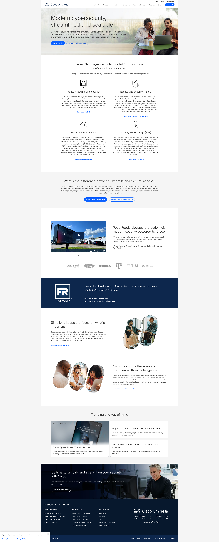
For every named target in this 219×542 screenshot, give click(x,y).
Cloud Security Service (52, 513)
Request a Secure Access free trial (122, 199)
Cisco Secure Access (135, 159)
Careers (102, 516)
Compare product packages (77, 43)
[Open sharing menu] (101, 250)
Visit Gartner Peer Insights (59, 345)
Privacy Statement (7, 539)
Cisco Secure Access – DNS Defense (136, 116)
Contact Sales (104, 525)
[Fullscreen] (104, 250)
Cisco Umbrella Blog (79, 525)
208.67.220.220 (162, 516)
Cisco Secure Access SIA (83, 159)
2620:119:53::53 (162, 518)
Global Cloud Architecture (81, 513)
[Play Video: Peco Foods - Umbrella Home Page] (78, 235)
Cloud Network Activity (80, 519)
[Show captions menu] (90, 250)
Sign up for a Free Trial (151, 522)
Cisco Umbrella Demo (107, 522)
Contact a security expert (61, 490)
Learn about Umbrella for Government (96, 298)
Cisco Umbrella (56, 4)
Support (102, 519)
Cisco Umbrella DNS (83, 112)
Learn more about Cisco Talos (122, 389)
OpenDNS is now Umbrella (81, 522)
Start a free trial (58, 43)
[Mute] (94, 250)
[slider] (71, 250)
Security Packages (50, 522)
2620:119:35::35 (139, 518)
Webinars (102, 513)
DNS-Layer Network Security (54, 516)
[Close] (48, 534)
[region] (25, 537)
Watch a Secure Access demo (95, 199)
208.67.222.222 (139, 516)
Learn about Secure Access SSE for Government (99, 301)
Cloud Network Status (79, 516)
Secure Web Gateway (52, 519)
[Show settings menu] (97, 250)
